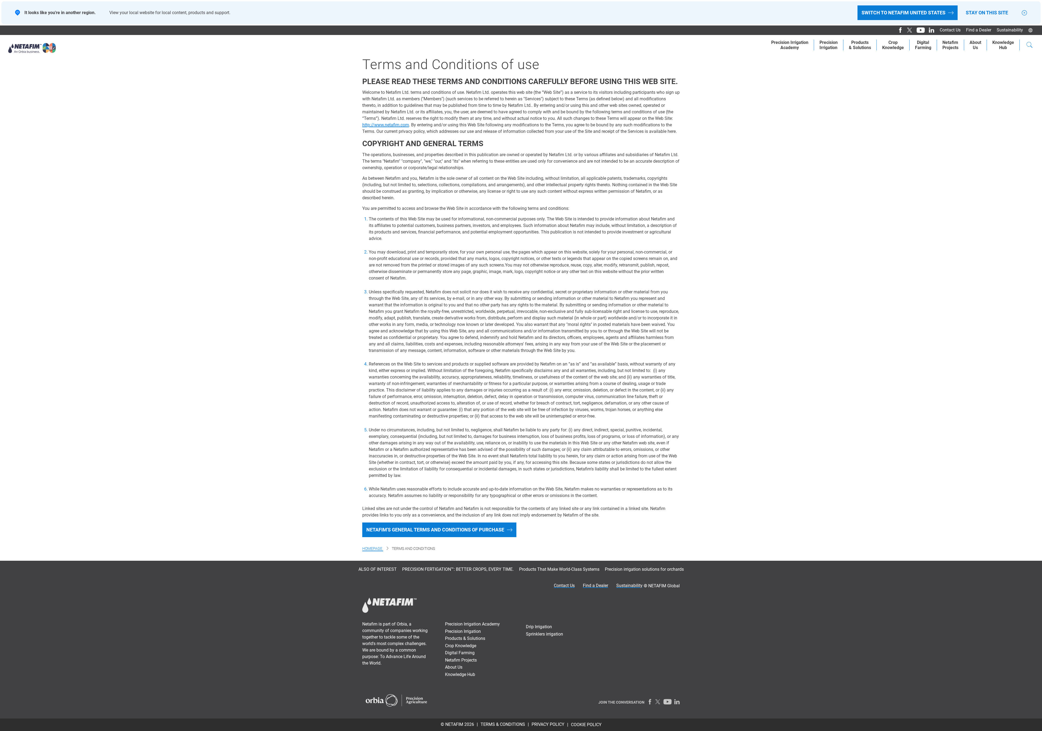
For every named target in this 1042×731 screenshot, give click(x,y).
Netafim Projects (461, 660)
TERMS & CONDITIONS (503, 724)
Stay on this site (987, 12)
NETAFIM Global (664, 585)
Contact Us (950, 30)
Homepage (372, 548)
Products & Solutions (860, 45)
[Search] (1029, 45)
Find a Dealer (978, 30)
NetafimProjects (950, 45)
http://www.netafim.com (385, 124)
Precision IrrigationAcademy (789, 45)
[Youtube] (919, 30)
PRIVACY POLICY (548, 724)
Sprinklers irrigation (544, 634)
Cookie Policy (586, 724)
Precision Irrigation (463, 631)
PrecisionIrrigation (828, 45)
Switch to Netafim (903, 12)
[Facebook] (898, 30)
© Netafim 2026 (457, 724)
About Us (975, 45)
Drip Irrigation (539, 626)
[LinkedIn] (929, 30)
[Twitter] (908, 30)
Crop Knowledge (893, 45)
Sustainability (1010, 30)
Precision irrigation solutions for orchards (644, 569)
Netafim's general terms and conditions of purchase (435, 530)
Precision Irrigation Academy (472, 624)
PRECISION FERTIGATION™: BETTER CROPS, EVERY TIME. (458, 569)
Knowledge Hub (460, 674)
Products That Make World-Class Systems (559, 569)
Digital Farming (923, 45)
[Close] (1024, 13)
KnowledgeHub (1003, 45)
